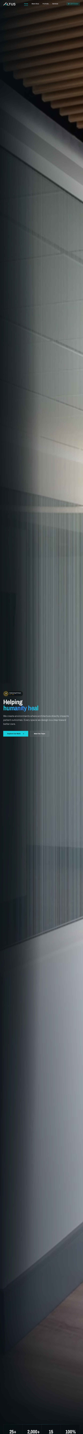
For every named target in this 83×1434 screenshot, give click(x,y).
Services (55, 4)
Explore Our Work (14, 734)
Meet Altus (35, 4)
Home (26, 4)
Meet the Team (39, 734)
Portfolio (46, 4)
